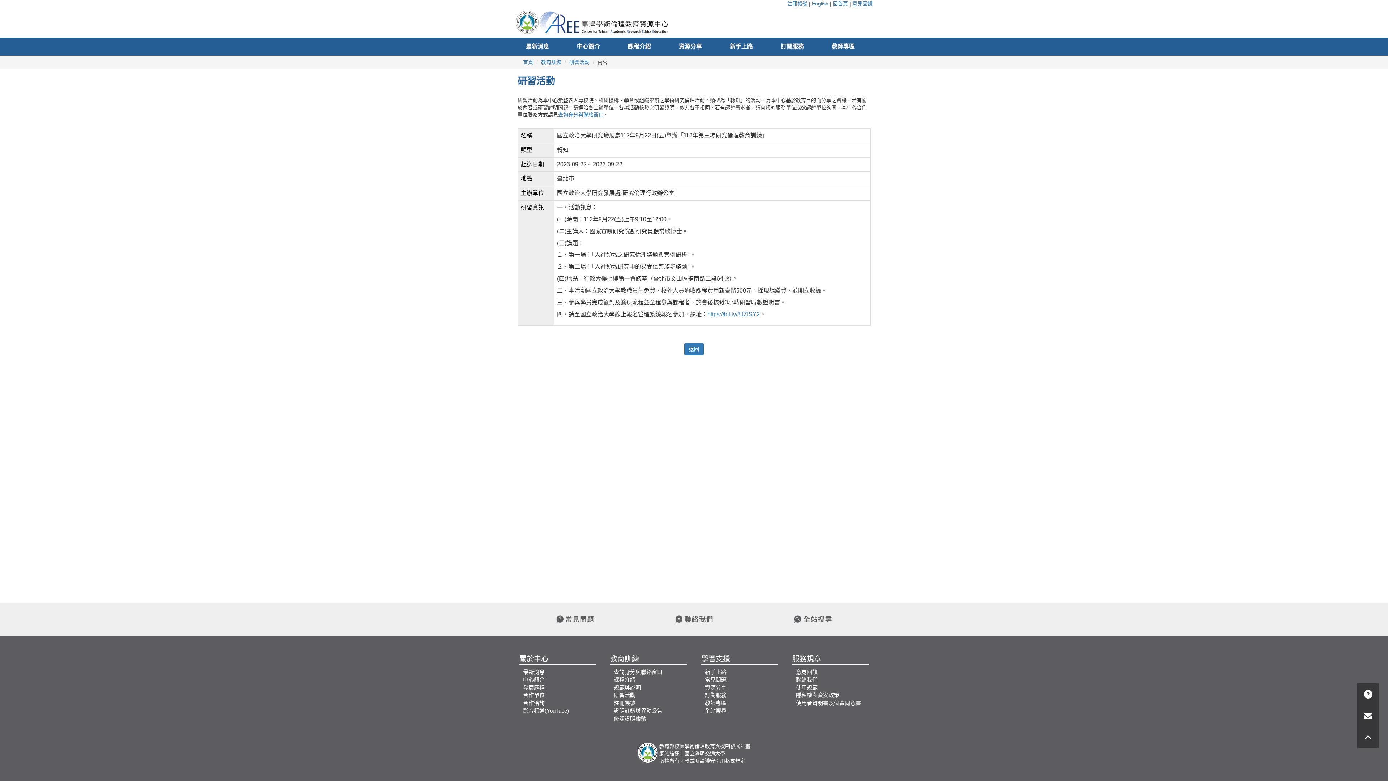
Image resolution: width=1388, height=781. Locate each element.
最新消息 (537, 46)
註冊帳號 (797, 4)
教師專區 (843, 46)
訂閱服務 (792, 46)
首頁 (528, 62)
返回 (694, 349)
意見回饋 (862, 4)
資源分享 (690, 46)
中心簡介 (588, 46)
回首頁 (840, 4)
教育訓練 (551, 62)
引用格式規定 (730, 761)
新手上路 (741, 46)
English (820, 4)
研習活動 (579, 62)
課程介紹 (639, 46)
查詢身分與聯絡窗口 (581, 115)
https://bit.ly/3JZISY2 (733, 314)
